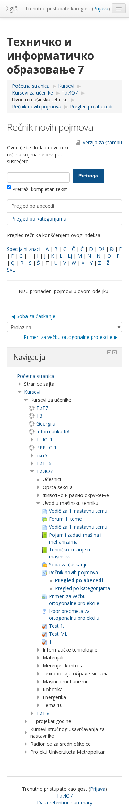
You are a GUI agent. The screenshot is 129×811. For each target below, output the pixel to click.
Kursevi (32, 392)
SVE (11, 269)
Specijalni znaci (23, 249)
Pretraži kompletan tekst (39, 189)
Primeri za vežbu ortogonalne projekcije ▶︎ (71, 337)
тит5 (41, 455)
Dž (101, 249)
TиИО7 (44, 471)
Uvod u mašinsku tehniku (40, 99)
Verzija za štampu (102, 142)
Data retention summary (64, 802)
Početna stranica (35, 376)
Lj (70, 256)
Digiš (10, 8)
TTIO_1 (44, 439)
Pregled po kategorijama (38, 218)
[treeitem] (64, 376)
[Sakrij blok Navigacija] (109, 352)
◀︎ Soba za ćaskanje (33, 316)
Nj (99, 256)
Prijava (100, 8)
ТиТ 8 (43, 713)
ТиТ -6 (43, 463)
